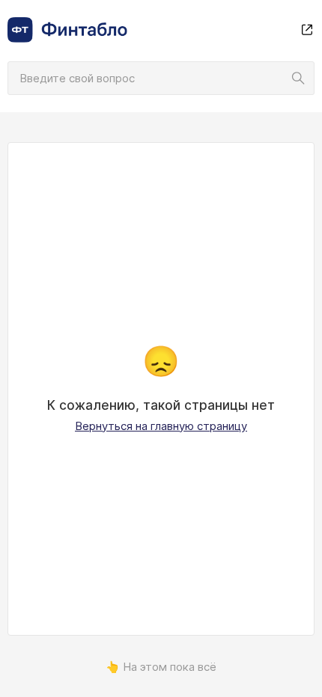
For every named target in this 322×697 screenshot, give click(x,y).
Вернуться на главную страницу (161, 426)
